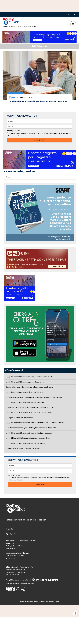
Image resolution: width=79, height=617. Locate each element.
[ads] (39, 42)
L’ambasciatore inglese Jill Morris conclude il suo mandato (38, 101)
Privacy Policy (54, 601)
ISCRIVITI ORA (39, 140)
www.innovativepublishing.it (15, 569)
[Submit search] (73, 177)
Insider (15, 97)
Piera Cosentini (26, 97)
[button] (73, 24)
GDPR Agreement (13, 131)
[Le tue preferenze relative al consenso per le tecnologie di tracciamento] (75, 613)
